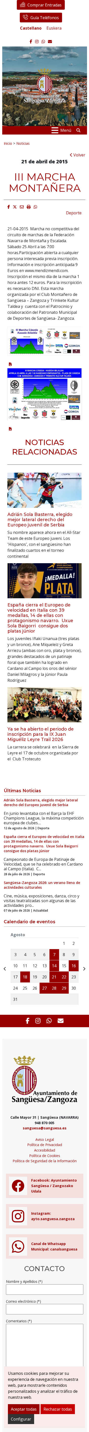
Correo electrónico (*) (23, 1301)
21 (54, 977)
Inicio (8, 143)
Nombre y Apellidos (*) (24, 1281)
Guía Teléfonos (44, 17)
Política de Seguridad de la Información (45, 1160)
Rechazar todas (58, 1409)
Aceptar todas (24, 1409)
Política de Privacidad (44, 1144)
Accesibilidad (44, 1150)
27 (44, 988)
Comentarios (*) (19, 1321)
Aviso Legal (44, 1139)
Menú (65, 130)
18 (25, 977)
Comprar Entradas (44, 5)
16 (73, 966)
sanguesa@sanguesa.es (45, 1128)
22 (64, 977)
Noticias (23, 143)
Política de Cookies (44, 1155)
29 (64, 988)
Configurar (21, 1419)
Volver (78, 155)
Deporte (74, 213)
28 (54, 988)
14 (54, 966)
